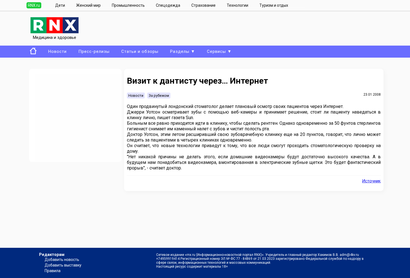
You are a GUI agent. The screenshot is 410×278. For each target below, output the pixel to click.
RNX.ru (34, 5)
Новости (57, 51)
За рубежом (159, 95)
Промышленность (128, 5)
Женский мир (88, 5)
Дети (60, 5)
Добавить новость (62, 259)
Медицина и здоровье (54, 37)
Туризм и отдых (273, 5)
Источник (371, 180)
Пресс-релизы (94, 51)
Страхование (203, 5)
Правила (53, 270)
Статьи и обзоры (139, 51)
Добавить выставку (63, 265)
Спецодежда (168, 5)
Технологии (237, 5)
